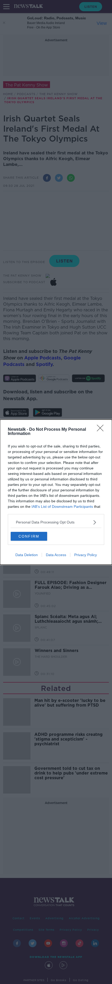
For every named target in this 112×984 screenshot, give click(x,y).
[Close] (102, 430)
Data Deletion (26, 555)
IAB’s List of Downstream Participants (62, 506)
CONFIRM (28, 536)
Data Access (56, 555)
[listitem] (56, 522)
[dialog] (56, 492)
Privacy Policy (85, 555)
